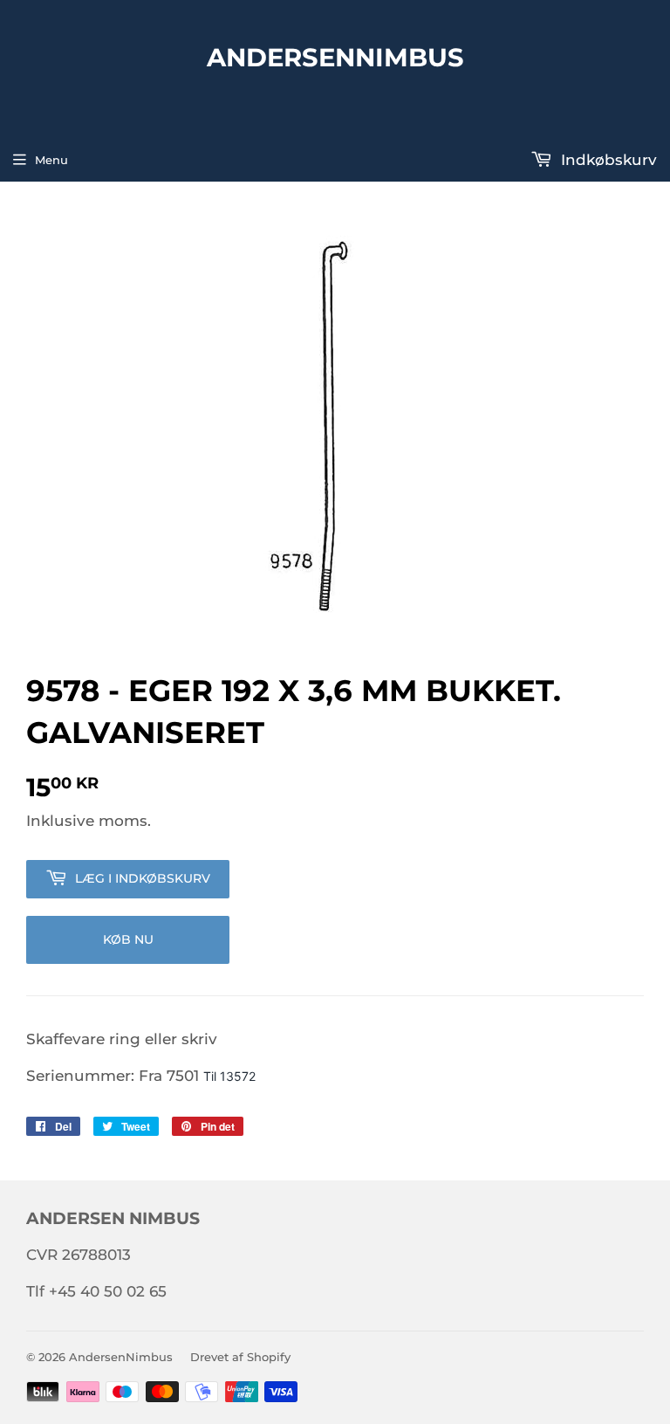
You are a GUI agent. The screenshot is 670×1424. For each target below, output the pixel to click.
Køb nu (128, 939)
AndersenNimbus (335, 56)
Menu (51, 160)
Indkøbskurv (607, 160)
